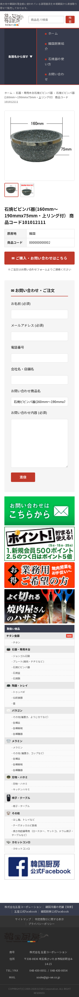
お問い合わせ (54, 76)
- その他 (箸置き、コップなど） (28, 753)
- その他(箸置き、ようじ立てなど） (31, 717)
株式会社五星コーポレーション (23, 907)
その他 (16, 813)
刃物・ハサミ (20, 777)
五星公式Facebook (25, 911)
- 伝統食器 (17, 697)
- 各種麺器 (17, 734)
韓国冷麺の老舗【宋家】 (59, 907)
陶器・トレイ (20, 685)
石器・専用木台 (21, 649)
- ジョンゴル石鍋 (21, 656)
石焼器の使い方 (54, 61)
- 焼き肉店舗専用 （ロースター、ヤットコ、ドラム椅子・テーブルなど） (43, 833)
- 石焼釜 (16, 673)
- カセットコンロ (21, 848)
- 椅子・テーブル (21, 806)
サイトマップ (23, 919)
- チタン (16, 642)
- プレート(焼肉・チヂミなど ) (28, 661)
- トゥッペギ (18, 692)
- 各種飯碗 (17, 728)
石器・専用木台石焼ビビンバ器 (34, 93)
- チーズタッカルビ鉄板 (24, 825)
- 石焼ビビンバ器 (21, 667)
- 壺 (13, 703)
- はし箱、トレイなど (23, 819)
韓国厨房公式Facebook (55, 911)
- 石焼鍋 (16, 678)
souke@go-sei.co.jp (48, 977)
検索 (70, 19)
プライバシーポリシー (41, 923)
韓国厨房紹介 (54, 46)
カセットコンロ (21, 842)
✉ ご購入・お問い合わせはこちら (39, 258)
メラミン (17, 741)
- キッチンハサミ (21, 789)
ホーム (53, 33)
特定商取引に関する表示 (49, 919)
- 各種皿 (16, 722)
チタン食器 (13, 635)
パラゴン (17, 710)
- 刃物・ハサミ (19, 783)
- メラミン (17, 747)
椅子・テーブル (21, 798)
